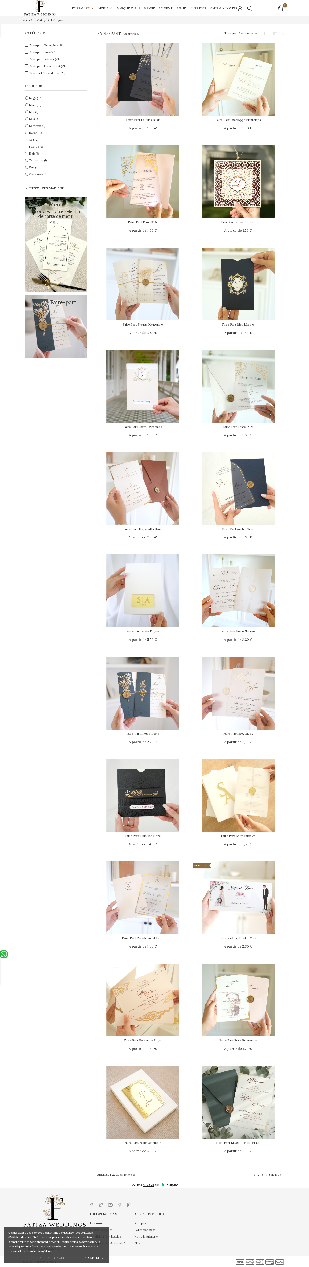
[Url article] (143, 79)
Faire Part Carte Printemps (143, 427)
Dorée (35, 133)
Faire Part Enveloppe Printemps (238, 120)
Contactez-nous (145, 1230)
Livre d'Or (198, 8)
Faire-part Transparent (47, 66)
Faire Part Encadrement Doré (143, 938)
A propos (140, 1223)
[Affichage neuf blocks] (275, 33)
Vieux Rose (38, 174)
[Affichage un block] (263, 33)
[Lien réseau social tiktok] (139, 1204)
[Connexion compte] (240, 8)
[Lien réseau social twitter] (101, 1204)
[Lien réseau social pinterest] (120, 1204)
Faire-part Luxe (42, 52)
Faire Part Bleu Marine (238, 324)
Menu (105, 8)
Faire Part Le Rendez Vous (238, 938)
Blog (137, 1243)
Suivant (276, 1175)
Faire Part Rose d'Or (142, 222)
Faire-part (83, 8)
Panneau (166, 8)
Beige (35, 98)
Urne (181, 8)
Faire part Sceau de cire (47, 73)
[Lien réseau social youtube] (110, 1204)
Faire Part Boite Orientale (142, 1143)
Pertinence (246, 33)
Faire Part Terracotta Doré (143, 529)
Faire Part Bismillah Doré (143, 836)
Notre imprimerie (146, 1236)
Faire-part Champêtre (46, 45)
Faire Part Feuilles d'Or (143, 120)
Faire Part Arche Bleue (238, 529)
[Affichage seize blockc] (282, 33)
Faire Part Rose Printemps (238, 1040)
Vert (33, 167)
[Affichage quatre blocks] (269, 33)
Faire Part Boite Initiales (238, 836)
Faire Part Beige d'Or (238, 427)
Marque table (128, 8)
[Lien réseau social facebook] (91, 1204)
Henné (149, 8)
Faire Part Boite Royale (143, 631)
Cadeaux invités (223, 8)
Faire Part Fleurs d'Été (143, 733)
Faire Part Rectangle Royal (142, 1040)
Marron (36, 146)
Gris (33, 140)
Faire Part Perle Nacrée (238, 631)
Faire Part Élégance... (238, 733)
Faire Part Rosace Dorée (238, 222)
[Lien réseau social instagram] (129, 1204)
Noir (34, 153)
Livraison (96, 1223)
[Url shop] (40, 7)
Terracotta (38, 160)
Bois (34, 119)
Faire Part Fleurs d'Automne (143, 324)
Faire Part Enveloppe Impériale (238, 1143)
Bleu (33, 112)
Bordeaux (37, 126)
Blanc (35, 105)
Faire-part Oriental (44, 59)
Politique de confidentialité (60, 1257)
